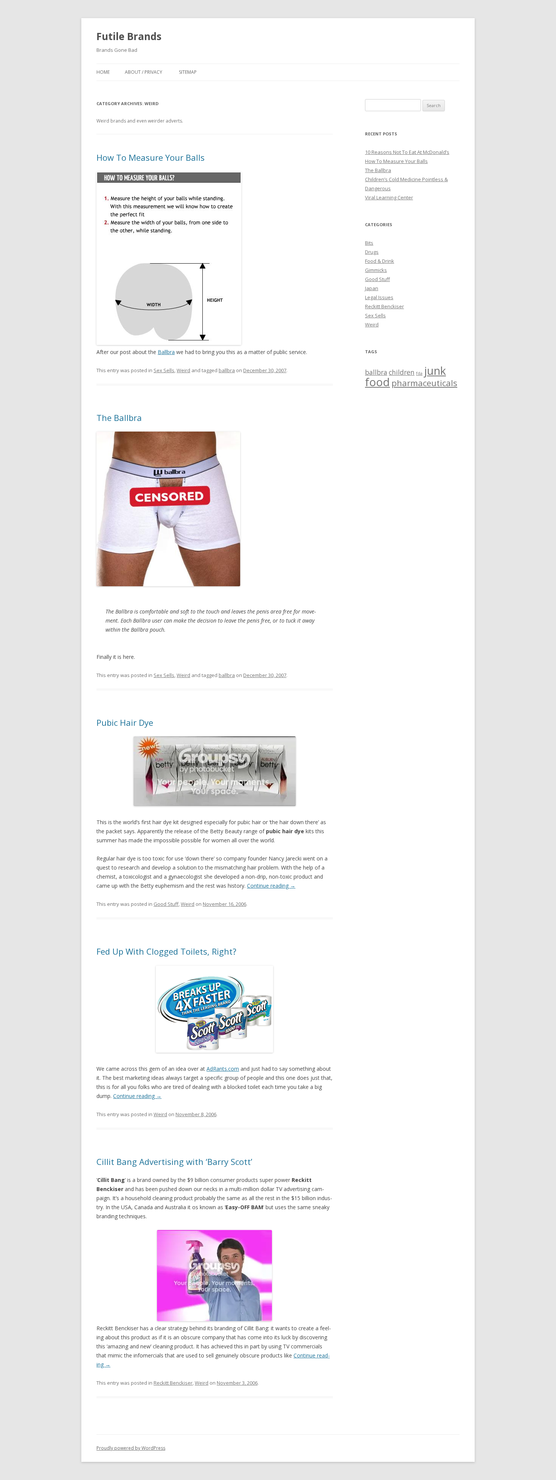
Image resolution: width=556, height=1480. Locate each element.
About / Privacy (143, 72)
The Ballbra (119, 417)
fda (419, 373)
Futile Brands (129, 36)
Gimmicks (376, 270)
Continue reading (271, 885)
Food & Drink (379, 261)
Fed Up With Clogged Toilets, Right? (166, 951)
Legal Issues (379, 297)
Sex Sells (164, 370)
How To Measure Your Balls (150, 157)
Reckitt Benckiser (173, 1382)
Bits (369, 242)
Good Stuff (166, 904)
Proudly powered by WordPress (130, 1448)
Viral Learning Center (389, 197)
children (402, 372)
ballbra (227, 370)
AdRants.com (223, 1068)
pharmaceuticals (424, 383)
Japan (371, 288)
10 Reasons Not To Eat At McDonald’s (407, 152)
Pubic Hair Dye (124, 722)
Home (103, 72)
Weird (183, 370)
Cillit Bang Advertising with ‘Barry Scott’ (174, 1161)
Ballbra (166, 352)
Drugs (372, 251)
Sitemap (188, 72)
